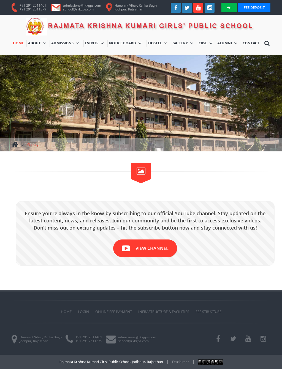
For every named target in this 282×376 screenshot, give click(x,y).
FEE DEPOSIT (254, 7)
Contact (252, 43)
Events (96, 43)
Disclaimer (180, 361)
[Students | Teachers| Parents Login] (229, 7)
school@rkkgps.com (78, 9)
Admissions (67, 43)
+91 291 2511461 (33, 5)
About (38, 43)
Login (83, 311)
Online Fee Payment (113, 311)
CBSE (207, 43)
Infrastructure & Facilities (163, 311)
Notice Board (124, 43)
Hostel (159, 43)
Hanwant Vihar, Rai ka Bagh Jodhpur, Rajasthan (41, 339)
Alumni (229, 43)
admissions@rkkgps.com (82, 5)
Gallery (184, 43)
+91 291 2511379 (33, 9)
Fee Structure (208, 311)
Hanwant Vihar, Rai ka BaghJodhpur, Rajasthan (136, 7)
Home (19, 43)
